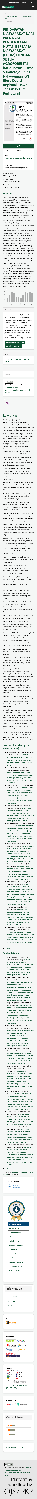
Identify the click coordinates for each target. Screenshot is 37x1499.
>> (9, 948)
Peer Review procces (16, 1262)
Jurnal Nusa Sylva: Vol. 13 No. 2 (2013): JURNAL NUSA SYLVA (19, 800)
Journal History (14, 1271)
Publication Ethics (15, 1266)
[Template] (13, 1186)
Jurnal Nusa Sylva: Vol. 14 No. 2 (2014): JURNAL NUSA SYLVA (19, 922)
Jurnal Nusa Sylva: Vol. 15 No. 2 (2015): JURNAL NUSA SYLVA (19, 780)
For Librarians (13, 1306)
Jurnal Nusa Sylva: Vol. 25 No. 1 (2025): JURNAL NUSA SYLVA (19, 1086)
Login (33, 2)
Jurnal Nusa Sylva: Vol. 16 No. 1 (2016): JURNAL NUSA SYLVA (19, 762)
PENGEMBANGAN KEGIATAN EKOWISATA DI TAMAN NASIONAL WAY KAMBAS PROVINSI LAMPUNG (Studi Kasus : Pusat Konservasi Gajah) (20, 793)
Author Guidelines (15, 1233)
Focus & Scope (14, 1228)
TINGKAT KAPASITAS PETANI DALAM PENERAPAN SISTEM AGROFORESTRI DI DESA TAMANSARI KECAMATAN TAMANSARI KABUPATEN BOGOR (20, 965)
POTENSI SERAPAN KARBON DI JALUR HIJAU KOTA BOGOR (19, 757)
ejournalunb (14, 2)
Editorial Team (14, 1254)
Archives (15, 14)
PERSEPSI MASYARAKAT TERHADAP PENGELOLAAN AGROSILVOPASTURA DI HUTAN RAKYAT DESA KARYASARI (20, 1055)
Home (6, 14)
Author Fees (13, 1249)
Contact (12, 1275)
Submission (13, 1237)
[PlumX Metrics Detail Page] (9, 403)
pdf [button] (18, 146)
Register (25, 2)
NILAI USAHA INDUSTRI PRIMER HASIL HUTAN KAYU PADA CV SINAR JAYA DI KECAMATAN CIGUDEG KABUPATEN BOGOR (19, 1134)
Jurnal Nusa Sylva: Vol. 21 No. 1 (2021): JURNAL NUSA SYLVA (20, 942)
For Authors (12, 1301)
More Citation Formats (14, 342)
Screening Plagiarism (16, 1245)
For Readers (12, 1297)
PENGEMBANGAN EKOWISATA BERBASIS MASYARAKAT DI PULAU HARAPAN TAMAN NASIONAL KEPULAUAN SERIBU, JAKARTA (20, 871)
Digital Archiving (15, 1241)
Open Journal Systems (14, 1447)
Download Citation (13, 346)
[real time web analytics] (10, 1385)
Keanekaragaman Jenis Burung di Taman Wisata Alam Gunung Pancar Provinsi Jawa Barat (20, 775)
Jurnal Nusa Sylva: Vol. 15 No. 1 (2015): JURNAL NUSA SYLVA (19, 838)
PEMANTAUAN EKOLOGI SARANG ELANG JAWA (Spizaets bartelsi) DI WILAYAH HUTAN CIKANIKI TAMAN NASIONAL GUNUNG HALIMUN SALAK (20, 914)
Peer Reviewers (14, 1258)
